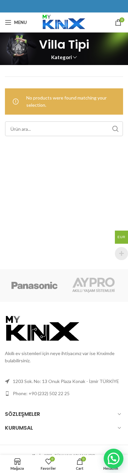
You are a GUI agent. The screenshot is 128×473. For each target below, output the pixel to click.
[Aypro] (93, 285)
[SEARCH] (115, 128)
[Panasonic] (34, 285)
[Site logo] (64, 22)
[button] (113, 458)
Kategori (61, 57)
